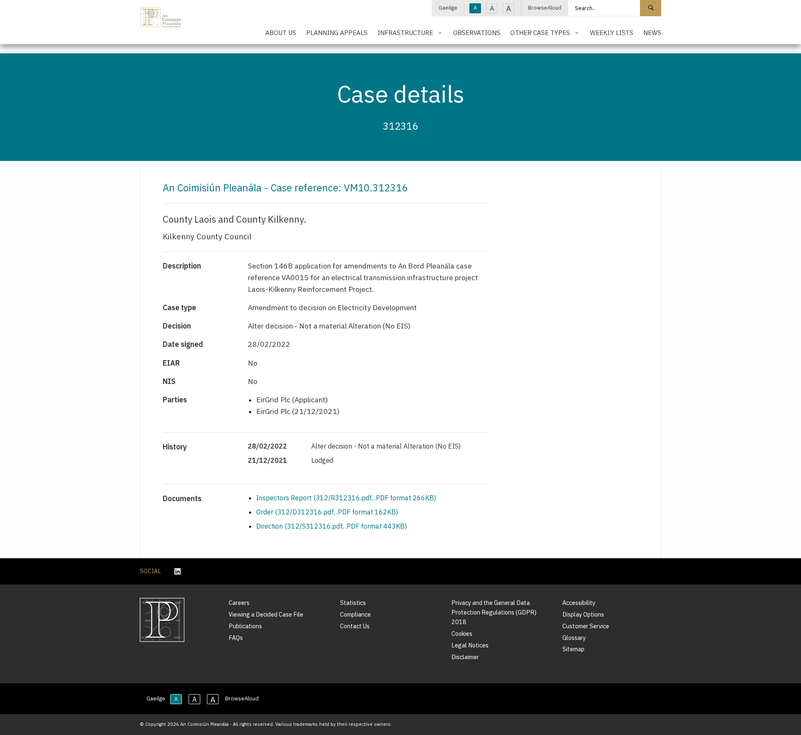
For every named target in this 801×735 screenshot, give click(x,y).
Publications (245, 626)
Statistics (353, 603)
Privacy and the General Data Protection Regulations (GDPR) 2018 (494, 612)
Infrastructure (405, 32)
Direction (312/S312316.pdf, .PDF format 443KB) (331, 526)
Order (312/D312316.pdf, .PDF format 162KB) (327, 512)
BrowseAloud (545, 7)
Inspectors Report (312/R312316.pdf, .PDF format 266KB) (346, 498)
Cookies (461, 633)
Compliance (355, 614)
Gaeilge (447, 7)
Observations (476, 32)
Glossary (574, 638)
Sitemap (573, 649)
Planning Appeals (337, 32)
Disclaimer (465, 657)
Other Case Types (540, 32)
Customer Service (585, 626)
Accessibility (578, 603)
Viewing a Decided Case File (266, 614)
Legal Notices (470, 645)
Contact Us (355, 626)
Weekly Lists (611, 32)
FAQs (236, 638)
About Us (280, 32)
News (652, 32)
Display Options (583, 614)
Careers (239, 603)
